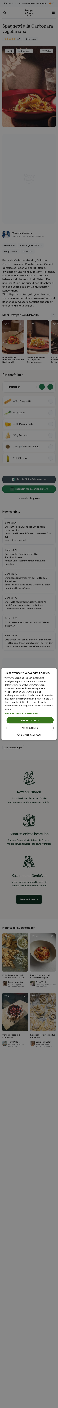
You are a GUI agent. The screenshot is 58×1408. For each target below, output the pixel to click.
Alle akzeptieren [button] (30, 720)
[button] (29, 713)
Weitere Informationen (23, 709)
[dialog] (29, 704)
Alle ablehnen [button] (30, 727)
